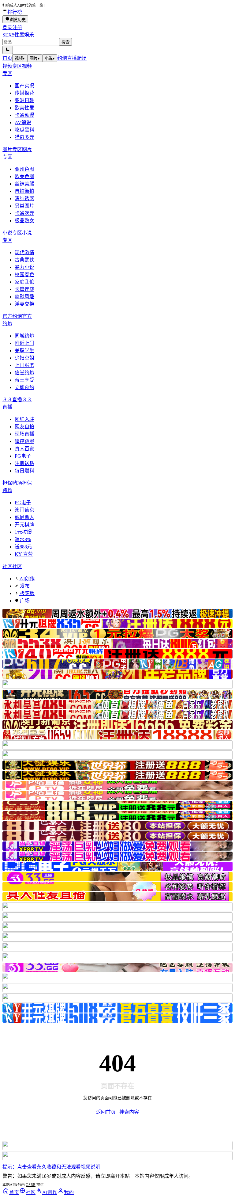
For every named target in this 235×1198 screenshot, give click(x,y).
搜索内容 (129, 1112)
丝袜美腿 (24, 183)
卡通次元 (24, 213)
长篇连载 (24, 289)
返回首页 (106, 1112)
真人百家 (24, 448)
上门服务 (24, 365)
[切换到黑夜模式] (7, 50)
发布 (24, 586)
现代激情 (24, 252)
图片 (35, 58)
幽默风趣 (24, 296)
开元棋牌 (24, 524)
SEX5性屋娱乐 (18, 34)
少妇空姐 (24, 358)
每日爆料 (24, 470)
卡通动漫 (24, 115)
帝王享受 (24, 380)
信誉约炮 (24, 372)
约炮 (62, 58)
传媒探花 (24, 93)
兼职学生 (24, 350)
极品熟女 (24, 220)
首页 (7, 58)
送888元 (23, 546)
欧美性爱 (24, 107)
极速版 (27, 593)
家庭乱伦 (24, 281)
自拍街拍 (24, 191)
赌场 (82, 58)
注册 (17, 27)
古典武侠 (24, 259)
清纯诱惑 (24, 198)
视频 (20, 58)
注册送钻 (24, 463)
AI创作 (27, 578)
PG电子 (23, 456)
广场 (24, 600)
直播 (72, 58)
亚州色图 (24, 169)
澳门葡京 (24, 510)
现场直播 (24, 434)
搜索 (65, 42)
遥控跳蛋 (24, 441)
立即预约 (24, 387)
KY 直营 (24, 554)
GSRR (30, 1185)
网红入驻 (24, 419)
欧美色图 (24, 176)
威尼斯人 (24, 517)
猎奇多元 (24, 137)
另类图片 (24, 205)
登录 (7, 27)
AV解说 (23, 122)
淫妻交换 (24, 304)
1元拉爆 (23, 532)
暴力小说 (24, 267)
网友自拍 (24, 426)
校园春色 (24, 274)
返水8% (23, 539)
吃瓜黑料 (24, 129)
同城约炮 (24, 335)
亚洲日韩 (24, 100)
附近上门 (24, 343)
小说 (50, 58)
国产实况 (24, 85)
